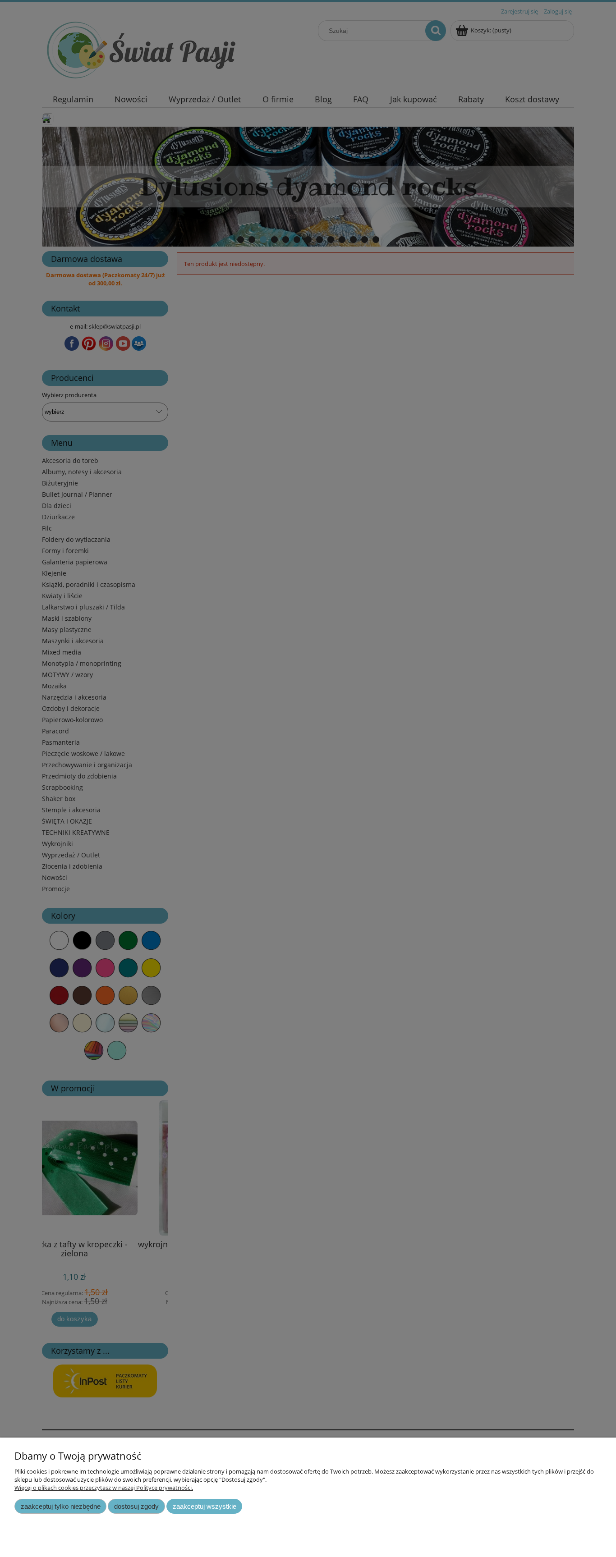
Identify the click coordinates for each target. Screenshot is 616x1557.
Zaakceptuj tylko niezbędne (61, 1506)
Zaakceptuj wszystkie (204, 1506)
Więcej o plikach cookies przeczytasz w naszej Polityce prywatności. (103, 1488)
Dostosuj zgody (136, 1506)
